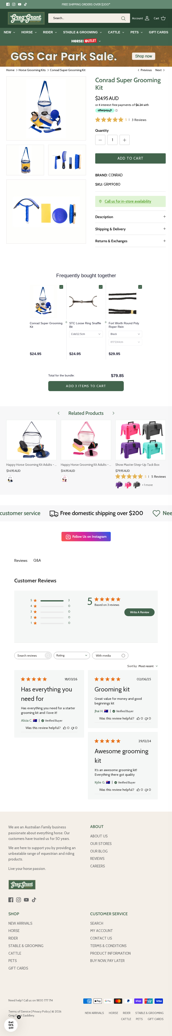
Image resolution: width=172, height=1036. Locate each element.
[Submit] (123, 18)
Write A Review (139, 612)
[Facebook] (7, 4)
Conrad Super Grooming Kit (67, 70)
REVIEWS (97, 858)
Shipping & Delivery (110, 229)
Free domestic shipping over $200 (84, 513)
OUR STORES (101, 844)
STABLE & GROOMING (25, 946)
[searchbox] (29, 655)
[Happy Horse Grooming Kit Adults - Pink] (86, 440)
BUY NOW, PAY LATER (107, 961)
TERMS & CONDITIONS (108, 946)
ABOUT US (99, 836)
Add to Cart (130, 158)
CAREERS (97, 866)
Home (10, 70)
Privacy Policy (41, 1011)
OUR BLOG (99, 851)
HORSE (14, 931)
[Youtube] (19, 4)
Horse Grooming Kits (32, 70)
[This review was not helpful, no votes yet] (72, 728)
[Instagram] (13, 4)
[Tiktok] (25, 4)
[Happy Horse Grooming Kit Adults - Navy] (31, 440)
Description (104, 217)
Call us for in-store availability (128, 201)
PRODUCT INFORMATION (110, 953)
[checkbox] (61, 287)
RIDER (13, 938)
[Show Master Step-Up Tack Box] (140, 440)
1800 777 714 (44, 1000)
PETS (12, 961)
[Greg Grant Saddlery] (26, 18)
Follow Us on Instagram (89, 537)
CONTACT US (101, 938)
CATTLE (14, 953)
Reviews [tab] (20, 560)
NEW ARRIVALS (20, 923)
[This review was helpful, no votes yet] (64, 728)
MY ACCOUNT (101, 931)
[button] (11, 1025)
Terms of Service (19, 1011)
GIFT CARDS (18, 968)
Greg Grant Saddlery (21, 1015)
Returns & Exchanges (111, 241)
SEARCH (96, 923)
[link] (46, 325)
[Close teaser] (19, 1017)
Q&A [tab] (37, 560)
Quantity (102, 130)
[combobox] (72, 655)
